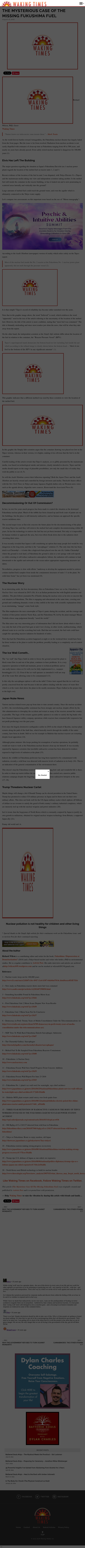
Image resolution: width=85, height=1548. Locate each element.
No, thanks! (42, 775)
